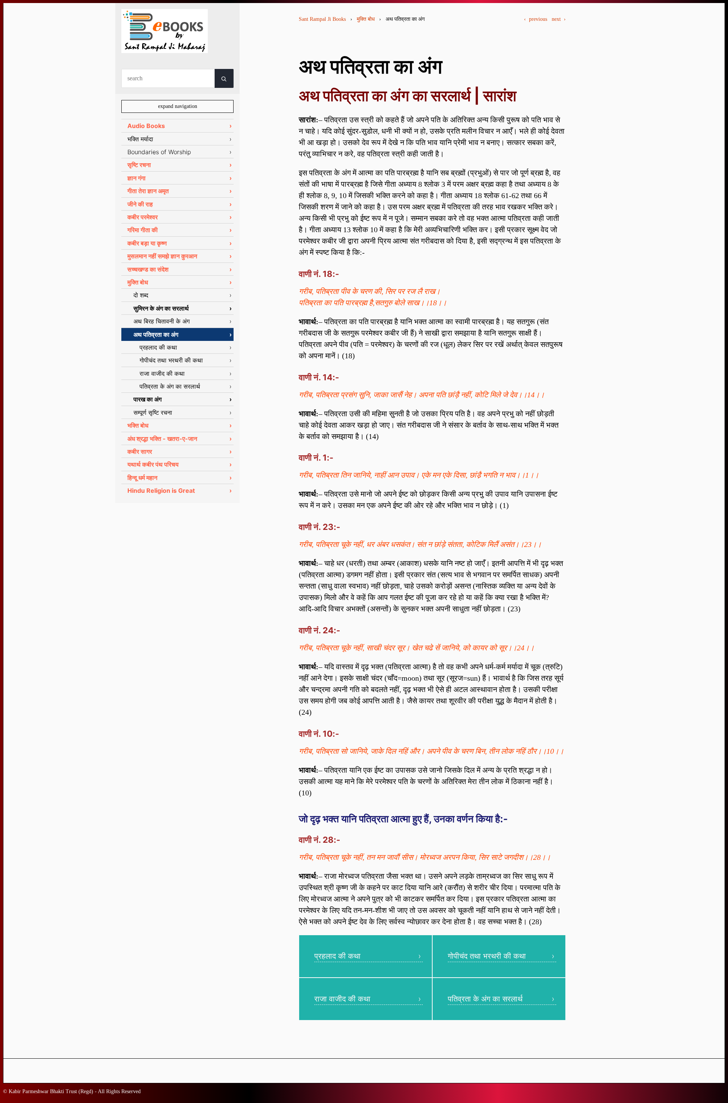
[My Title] (164, 46)
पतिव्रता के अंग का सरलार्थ (485, 998)
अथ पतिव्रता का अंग (155, 334)
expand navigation (177, 106)
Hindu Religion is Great (161, 490)
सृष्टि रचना (139, 165)
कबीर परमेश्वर (142, 217)
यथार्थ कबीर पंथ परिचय (153, 464)
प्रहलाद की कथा (337, 956)
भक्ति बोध (137, 425)
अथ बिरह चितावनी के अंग (161, 321)
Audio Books (146, 126)
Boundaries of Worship (159, 152)
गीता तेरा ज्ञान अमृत (148, 191)
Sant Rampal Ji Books (322, 19)
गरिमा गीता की (142, 230)
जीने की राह (140, 204)
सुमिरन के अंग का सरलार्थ (161, 308)
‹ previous (535, 19)
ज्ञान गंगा (136, 178)
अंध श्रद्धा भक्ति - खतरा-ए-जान (162, 438)
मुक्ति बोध (366, 19)
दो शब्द (140, 295)
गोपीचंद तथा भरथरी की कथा (487, 956)
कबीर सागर (139, 451)
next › (559, 19)
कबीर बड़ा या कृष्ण (147, 243)
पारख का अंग (147, 399)
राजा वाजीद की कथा (342, 998)
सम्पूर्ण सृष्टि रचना (152, 412)
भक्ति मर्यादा (140, 139)
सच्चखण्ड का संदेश (147, 269)
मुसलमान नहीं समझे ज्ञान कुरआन (162, 256)
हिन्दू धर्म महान (142, 477)
